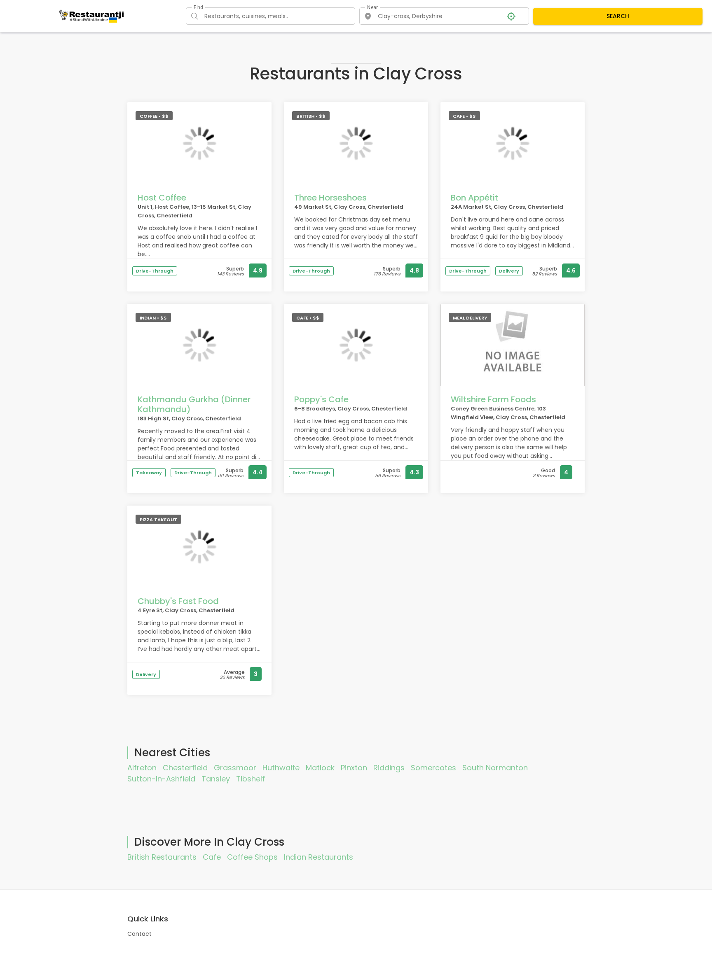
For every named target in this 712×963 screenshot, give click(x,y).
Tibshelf (250, 779)
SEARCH (618, 16)
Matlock (320, 767)
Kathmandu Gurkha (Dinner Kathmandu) (194, 404)
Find (198, 7)
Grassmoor (235, 767)
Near (373, 7)
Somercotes (433, 767)
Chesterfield (185, 767)
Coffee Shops (252, 857)
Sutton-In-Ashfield (161, 779)
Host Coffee (162, 197)
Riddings (389, 767)
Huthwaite (281, 767)
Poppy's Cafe (321, 399)
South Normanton (495, 767)
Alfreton (142, 767)
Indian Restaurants (318, 857)
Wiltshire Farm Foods (493, 399)
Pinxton (354, 767)
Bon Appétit (474, 197)
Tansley (215, 779)
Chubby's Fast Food (178, 601)
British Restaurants (162, 857)
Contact (139, 934)
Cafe (212, 857)
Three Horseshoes (330, 197)
